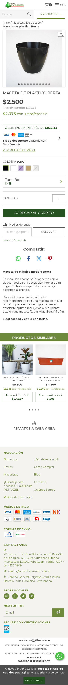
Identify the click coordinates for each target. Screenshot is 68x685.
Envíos (8, 467)
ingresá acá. (34, 657)
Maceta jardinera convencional (51, 379)
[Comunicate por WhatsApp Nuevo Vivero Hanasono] (59, 656)
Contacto (40, 482)
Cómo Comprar (44, 467)
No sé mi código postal (15, 240)
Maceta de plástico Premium (17, 379)
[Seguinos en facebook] (15, 596)
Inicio (6, 22)
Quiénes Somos (44, 489)
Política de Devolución (18, 497)
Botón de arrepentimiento (34, 661)
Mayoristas (11, 474)
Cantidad (10, 198)
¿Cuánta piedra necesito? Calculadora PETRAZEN (18, 485)
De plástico (33, 22)
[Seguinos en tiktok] (23, 596)
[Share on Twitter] (38, 258)
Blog (37, 474)
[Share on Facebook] (28, 258)
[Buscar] (29, 14)
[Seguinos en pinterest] (31, 596)
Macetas (18, 22)
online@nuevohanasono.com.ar (29, 571)
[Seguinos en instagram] (6, 596)
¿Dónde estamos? (46, 459)
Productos (11, 459)
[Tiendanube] (34, 641)
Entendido (34, 680)
